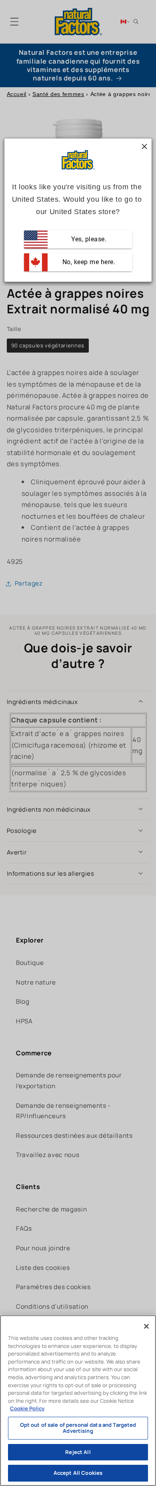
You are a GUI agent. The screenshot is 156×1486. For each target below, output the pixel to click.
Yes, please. (88, 239)
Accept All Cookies (78, 1472)
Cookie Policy (27, 1408)
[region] (78, 1400)
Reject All (77, 1452)
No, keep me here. (87, 262)
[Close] (146, 1326)
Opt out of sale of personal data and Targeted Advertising (78, 1428)
